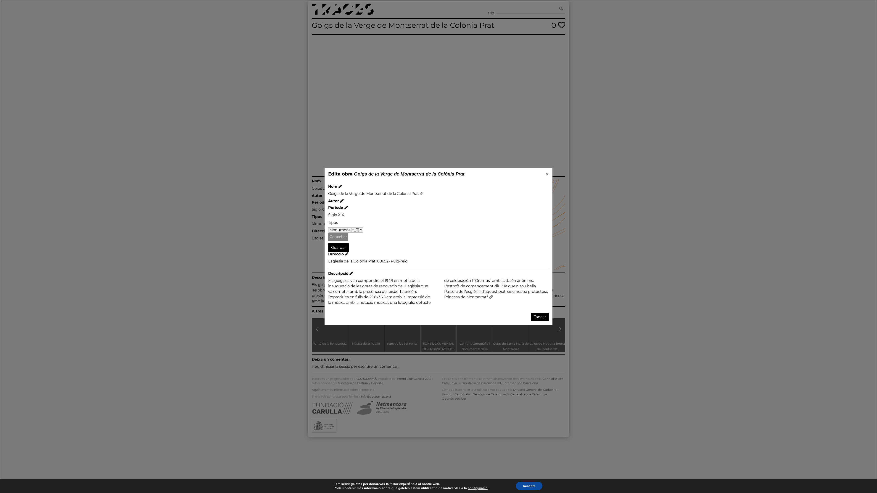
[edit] (340, 186)
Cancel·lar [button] (338, 237)
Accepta (529, 486)
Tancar (540, 317)
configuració (478, 488)
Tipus (333, 222)
